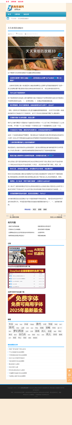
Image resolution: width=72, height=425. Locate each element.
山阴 (22, 328)
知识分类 (20, 1)
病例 (30, 78)
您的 (32, 328)
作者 (26, 324)
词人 (38, 335)
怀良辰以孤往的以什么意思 (17, 370)
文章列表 (13, 1)
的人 (44, 330)
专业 (11, 324)
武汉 (50, 155)
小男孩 (36, 396)
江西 (31, 331)
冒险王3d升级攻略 (14, 226)
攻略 (48, 327)
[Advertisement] (36, 412)
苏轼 (29, 334)
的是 (50, 331)
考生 (59, 331)
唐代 (38, 324)
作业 (21, 324)
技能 (42, 327)
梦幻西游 (18, 331)
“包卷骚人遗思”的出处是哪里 (17, 376)
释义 (19, 338)
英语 (33, 335)
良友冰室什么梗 (13, 367)
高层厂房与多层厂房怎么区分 (17, 349)
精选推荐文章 (46, 388)
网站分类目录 (38, 388)
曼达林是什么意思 (14, 364)
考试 (10, 334)
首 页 (7, 1)
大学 (44, 324)
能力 (15, 335)
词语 (43, 334)
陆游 (24, 338)
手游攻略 (13, 18)
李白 (10, 331)
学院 (56, 324)
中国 (16, 324)
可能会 (32, 324)
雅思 (29, 338)
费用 (60, 334)
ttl (13, 34)
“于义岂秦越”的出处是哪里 (16, 352)
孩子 (61, 324)
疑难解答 (58, 388)
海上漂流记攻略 (14, 217)
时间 (54, 328)
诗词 (55, 334)
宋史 (17, 328)
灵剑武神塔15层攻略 (44, 229)
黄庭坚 (35, 338)
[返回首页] (69, 370)
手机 (36, 328)
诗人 (48, 334)
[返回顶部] (69, 380)
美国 (55, 331)
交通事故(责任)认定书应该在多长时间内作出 (21, 232)
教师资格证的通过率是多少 (16, 235)
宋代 (11, 327)
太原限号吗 (41, 232)
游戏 (37, 330)
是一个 (60, 328)
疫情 (55, 78)
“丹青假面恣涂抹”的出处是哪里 (18, 355)
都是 (14, 337)
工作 (27, 328)
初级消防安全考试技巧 (44, 226)
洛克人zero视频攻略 (56, 217)
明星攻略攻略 (42, 235)
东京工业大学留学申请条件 (17, 358)
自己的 (22, 334)
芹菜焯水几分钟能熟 (14, 229)
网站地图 (52, 388)
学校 (50, 324)
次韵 (27, 331)
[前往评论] (69, 375)
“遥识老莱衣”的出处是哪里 (16, 361)
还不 (10, 338)
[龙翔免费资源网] (16, 4)
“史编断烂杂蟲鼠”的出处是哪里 (18, 373)
